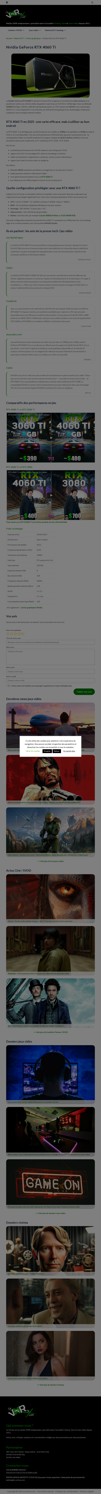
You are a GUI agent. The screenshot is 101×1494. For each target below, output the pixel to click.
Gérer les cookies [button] (33, 751)
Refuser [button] (56, 751)
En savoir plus (69, 751)
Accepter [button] (47, 751)
